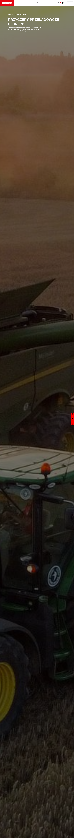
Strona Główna (19, 2)
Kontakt (54, 2)
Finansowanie (48, 2)
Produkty (30, 2)
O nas (25, 2)
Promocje (42, 2)
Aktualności (35, 2)
